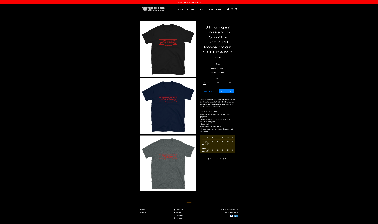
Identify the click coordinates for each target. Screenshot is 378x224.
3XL (230, 83)
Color (218, 64)
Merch (219, 9)
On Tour (190, 9)
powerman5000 (232, 210)
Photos (201, 9)
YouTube (179, 218)
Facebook (179, 210)
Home (180, 9)
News (210, 9)
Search (142, 210)
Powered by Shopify (231, 212)
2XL (224, 83)
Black (213, 68)
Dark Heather (217, 72)
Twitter (178, 212)
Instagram (179, 215)
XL (218, 83)
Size (217, 79)
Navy (222, 68)
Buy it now (226, 91)
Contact (143, 212)
